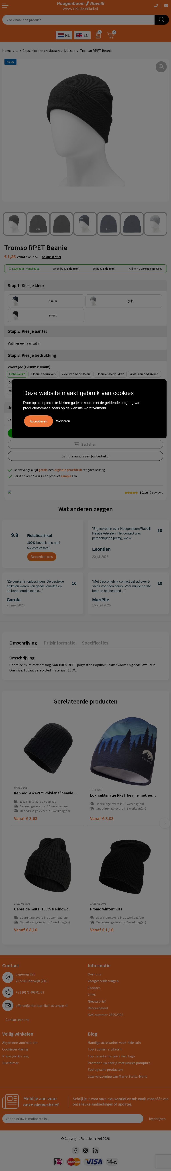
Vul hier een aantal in (24, 343)
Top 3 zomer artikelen (105, 1049)
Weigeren (63, 421)
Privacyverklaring (15, 1056)
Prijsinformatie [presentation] (59, 643)
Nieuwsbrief (97, 1001)
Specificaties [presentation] (95, 643)
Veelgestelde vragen (103, 981)
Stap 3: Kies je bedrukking (32, 355)
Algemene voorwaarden (20, 1042)
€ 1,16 (101, 929)
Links (92, 994)
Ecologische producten (105, 1069)
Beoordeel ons (42, 556)
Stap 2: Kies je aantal (27, 331)
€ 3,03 (101, 818)
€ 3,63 (25, 818)
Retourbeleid (98, 1008)
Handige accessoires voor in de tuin (114, 1042)
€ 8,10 (25, 929)
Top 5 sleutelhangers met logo (111, 1056)
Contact (94, 987)
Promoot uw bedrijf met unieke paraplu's (119, 1063)
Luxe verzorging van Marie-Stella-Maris (117, 1076)
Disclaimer (10, 1063)
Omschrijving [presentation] (23, 643)
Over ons (94, 974)
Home (7, 50)
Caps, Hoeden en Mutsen (41, 50)
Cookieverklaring (15, 1049)
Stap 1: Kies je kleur (26, 285)
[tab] (23, 643)
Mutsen (69, 50)
